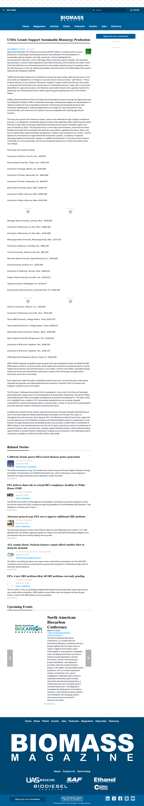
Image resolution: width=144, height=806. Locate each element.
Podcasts (79, 26)
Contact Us (69, 771)
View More (58, 676)
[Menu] (3, 10)
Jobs (104, 26)
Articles (54, 26)
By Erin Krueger (24, 461)
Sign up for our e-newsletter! (115, 36)
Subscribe (101, 721)
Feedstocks (21, 558)
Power (19, 467)
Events (93, 26)
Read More (12, 478)
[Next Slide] (88, 658)
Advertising (83, 771)
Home (26, 26)
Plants (66, 26)
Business (32, 467)
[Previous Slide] (10, 658)
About (57, 771)
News (37, 721)
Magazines (39, 26)
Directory (116, 26)
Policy (25, 467)
